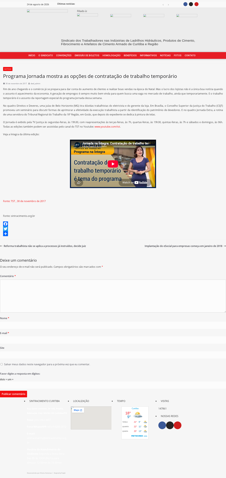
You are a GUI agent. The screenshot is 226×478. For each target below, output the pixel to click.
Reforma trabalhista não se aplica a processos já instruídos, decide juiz (45, 246)
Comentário (8, 276)
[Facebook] (185, 4)
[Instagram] (191, 4)
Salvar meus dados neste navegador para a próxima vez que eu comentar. (47, 364)
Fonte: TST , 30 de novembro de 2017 (24, 201)
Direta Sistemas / (47, 473)
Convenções (63, 55)
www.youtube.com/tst (107, 126)
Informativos (148, 55)
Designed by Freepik (59, 473)
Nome (4, 318)
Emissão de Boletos (87, 55)
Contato (190, 55)
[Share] (113, 233)
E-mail (4, 333)
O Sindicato (45, 55)
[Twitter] (113, 228)
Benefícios (130, 55)
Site (2, 348)
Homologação (112, 55)
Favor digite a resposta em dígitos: (20, 373)
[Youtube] (196, 4)
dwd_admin (35, 83)
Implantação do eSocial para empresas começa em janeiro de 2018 (183, 246)
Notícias (165, 55)
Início (31, 55)
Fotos (177, 55)
